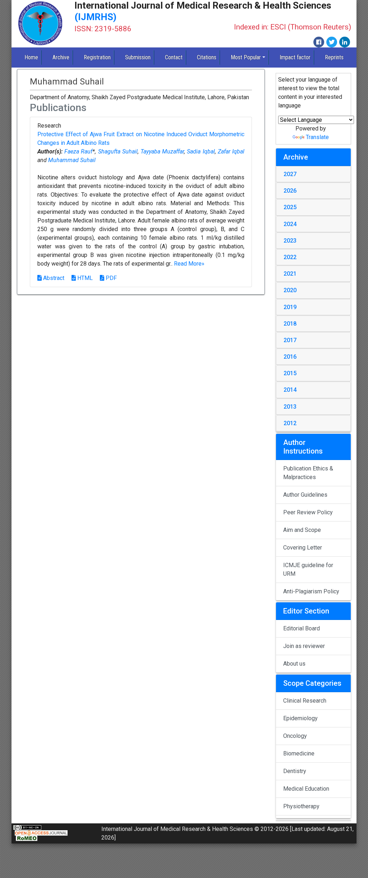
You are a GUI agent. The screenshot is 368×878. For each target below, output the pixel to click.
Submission (138, 57)
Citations (206, 57)
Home (31, 57)
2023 (290, 240)
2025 (290, 207)
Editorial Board (301, 628)
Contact (174, 57)
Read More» (189, 263)
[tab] (313, 174)
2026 (290, 190)
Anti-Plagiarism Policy (311, 591)
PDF (110, 278)
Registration (97, 57)
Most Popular (246, 57)
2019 (290, 307)
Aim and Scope (302, 530)
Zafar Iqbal (231, 151)
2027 (290, 174)
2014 (290, 389)
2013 (290, 406)
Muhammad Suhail (72, 160)
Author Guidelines (305, 494)
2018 (290, 323)
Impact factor (295, 57)
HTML (84, 278)
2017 (290, 340)
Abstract (53, 278)
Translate (317, 137)
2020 (290, 290)
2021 (290, 273)
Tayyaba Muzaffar (162, 151)
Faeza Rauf (78, 151)
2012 (290, 423)
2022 (290, 257)
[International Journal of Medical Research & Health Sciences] (40, 23)
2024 (290, 224)
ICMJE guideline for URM (308, 569)
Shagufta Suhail (118, 151)
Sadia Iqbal (201, 151)
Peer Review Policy (308, 512)
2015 (290, 373)
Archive (60, 57)
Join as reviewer (304, 646)
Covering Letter (302, 547)
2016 (290, 356)
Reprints (334, 57)
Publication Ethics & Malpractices (308, 473)
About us (294, 663)
